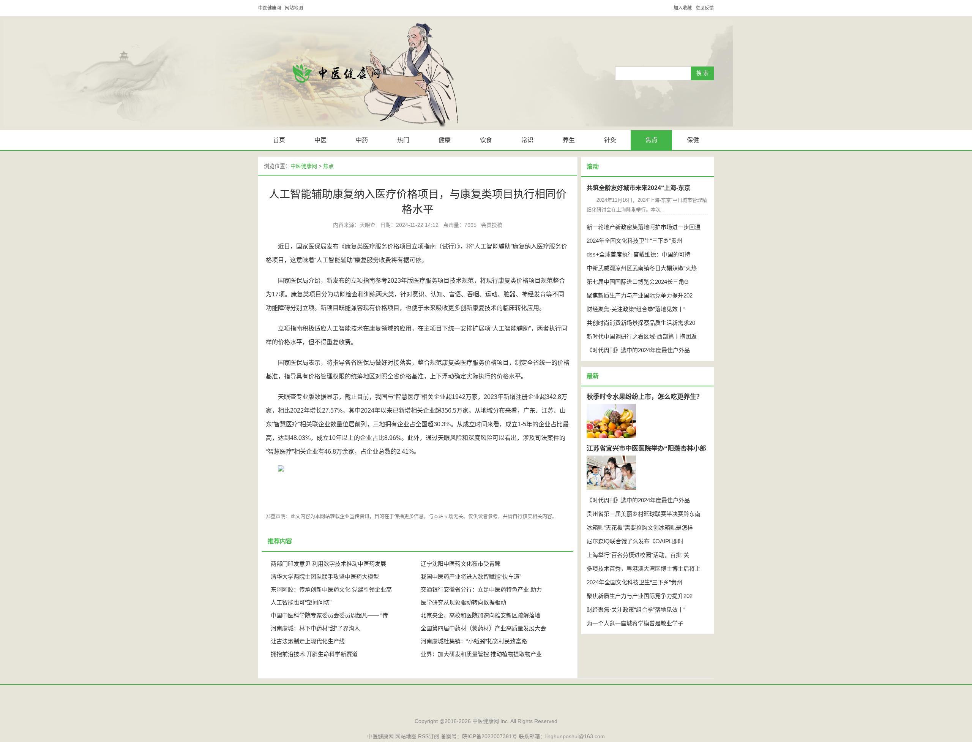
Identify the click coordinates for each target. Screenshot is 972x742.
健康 (445, 140)
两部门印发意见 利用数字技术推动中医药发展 (328, 563)
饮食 (486, 140)
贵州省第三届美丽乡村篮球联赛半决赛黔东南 (644, 514)
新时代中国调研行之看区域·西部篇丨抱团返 (642, 336)
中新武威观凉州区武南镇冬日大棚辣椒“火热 (642, 268)
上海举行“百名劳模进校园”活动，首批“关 (638, 555)
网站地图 (294, 8)
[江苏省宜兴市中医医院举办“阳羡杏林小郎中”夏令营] (611, 473)
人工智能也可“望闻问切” (301, 602)
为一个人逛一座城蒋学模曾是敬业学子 (635, 623)
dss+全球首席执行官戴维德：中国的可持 (638, 254)
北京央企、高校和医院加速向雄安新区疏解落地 (480, 615)
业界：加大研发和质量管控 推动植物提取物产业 (481, 654)
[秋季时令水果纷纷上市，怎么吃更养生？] (611, 421)
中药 (362, 140)
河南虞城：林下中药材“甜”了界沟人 (315, 628)
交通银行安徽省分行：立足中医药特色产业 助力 (481, 589)
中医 (320, 140)
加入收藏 (683, 8)
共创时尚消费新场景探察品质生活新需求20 (641, 323)
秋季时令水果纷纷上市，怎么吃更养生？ (645, 396)
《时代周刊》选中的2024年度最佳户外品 (638, 350)
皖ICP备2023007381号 (489, 736)
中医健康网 (269, 8)
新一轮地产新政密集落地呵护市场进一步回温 (644, 227)
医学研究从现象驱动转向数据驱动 (463, 602)
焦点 (651, 140)
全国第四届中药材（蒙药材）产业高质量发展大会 (483, 628)
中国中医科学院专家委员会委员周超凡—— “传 (329, 615)
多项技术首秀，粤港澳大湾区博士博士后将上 (644, 568)
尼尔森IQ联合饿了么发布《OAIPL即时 (635, 541)
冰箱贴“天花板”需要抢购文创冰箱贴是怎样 (640, 527)
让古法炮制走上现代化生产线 (308, 641)
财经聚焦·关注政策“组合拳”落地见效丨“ (636, 309)
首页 (279, 140)
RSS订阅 (428, 736)
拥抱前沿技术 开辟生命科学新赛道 (314, 654)
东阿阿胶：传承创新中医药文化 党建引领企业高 (331, 589)
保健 (693, 140)
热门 (403, 140)
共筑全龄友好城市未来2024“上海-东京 (638, 188)
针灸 (610, 140)
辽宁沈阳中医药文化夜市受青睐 (460, 563)
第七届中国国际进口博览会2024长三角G (638, 281)
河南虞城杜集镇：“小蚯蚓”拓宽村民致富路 (474, 641)
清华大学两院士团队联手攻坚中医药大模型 (325, 576)
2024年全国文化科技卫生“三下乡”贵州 (634, 240)
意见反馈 (705, 8)
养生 (569, 140)
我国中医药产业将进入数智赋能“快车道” (471, 576)
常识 (527, 140)
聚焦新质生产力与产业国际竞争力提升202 (640, 295)
